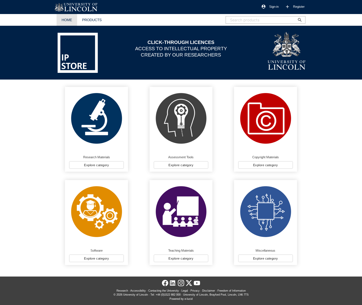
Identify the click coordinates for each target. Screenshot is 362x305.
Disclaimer (208, 290)
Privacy (195, 290)
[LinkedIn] (173, 284)
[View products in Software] (96, 211)
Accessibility (138, 290)
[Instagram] (181, 284)
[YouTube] (197, 284)
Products (92, 20)
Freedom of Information (231, 290)
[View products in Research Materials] (96, 118)
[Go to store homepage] (75, 7)
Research (122, 290)
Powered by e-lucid (181, 298)
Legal (184, 290)
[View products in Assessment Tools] (181, 118)
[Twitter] (189, 284)
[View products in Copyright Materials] (265, 118)
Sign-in (270, 6)
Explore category (96, 165)
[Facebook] (165, 284)
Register (295, 6)
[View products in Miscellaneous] (265, 211)
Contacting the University (163, 290)
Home (67, 20)
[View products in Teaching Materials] (181, 211)
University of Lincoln (135, 294)
